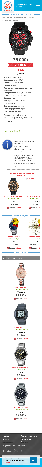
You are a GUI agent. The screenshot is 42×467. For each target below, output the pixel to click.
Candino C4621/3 (13, 237)
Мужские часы (6, 20)
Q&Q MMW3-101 (20, 327)
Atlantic (30, 17)
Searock (15, 20)
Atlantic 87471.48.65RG (13, 196)
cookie (7, 462)
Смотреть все (21, 252)
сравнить (21, 74)
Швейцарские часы (20, 17)
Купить (21, 70)
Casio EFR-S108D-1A (20, 407)
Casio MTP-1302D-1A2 (20, 367)
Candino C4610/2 (20, 287)
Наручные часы (7, 17)
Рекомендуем (21, 216)
